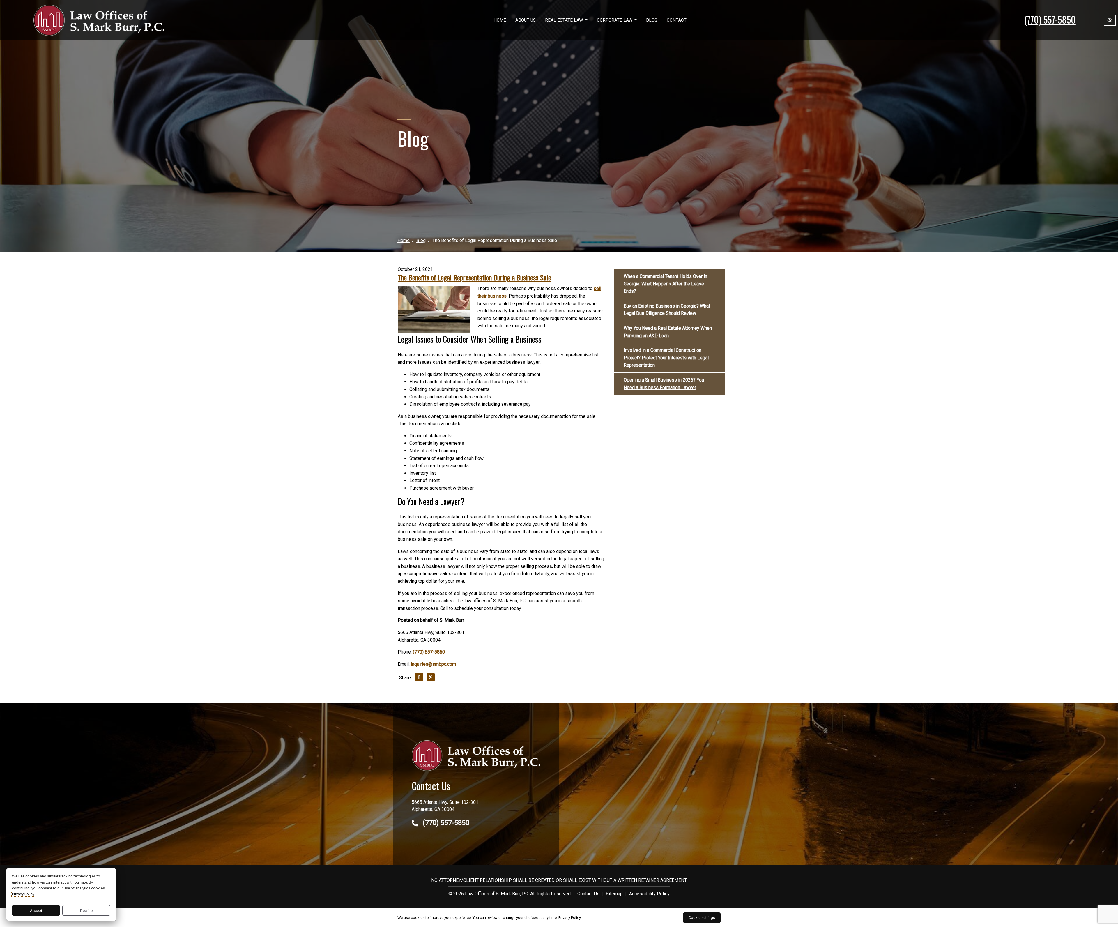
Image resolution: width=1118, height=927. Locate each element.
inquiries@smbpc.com (433, 664)
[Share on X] (430, 678)
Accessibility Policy (649, 893)
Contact (677, 20)
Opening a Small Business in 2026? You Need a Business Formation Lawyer (664, 383)
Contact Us (588, 893)
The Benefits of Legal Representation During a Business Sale (474, 277)
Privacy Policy (23, 894)
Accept (36, 910)
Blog (651, 20)
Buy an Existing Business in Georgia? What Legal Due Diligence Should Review (667, 309)
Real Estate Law (564, 20)
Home (499, 20)
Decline (86, 910)
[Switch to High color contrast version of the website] (1110, 20)
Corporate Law (615, 20)
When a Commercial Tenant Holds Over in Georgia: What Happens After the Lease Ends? (665, 283)
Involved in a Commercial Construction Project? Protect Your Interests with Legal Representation (666, 357)
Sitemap (614, 893)
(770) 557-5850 (1050, 19)
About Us (525, 20)
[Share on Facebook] (419, 678)
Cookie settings (702, 917)
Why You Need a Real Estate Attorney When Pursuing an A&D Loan (668, 331)
